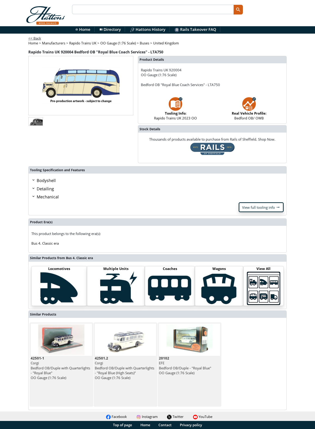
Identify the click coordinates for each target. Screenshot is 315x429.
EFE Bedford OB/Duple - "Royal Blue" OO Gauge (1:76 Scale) (185, 365)
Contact (165, 425)
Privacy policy (191, 425)
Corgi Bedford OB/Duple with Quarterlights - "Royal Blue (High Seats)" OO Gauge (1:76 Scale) (124, 368)
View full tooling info (261, 207)
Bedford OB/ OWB (249, 115)
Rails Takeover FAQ (197, 29)
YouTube (205, 416)
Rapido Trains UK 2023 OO (175, 115)
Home (82, 29)
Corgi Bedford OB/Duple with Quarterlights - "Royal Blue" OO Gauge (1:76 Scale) (60, 368)
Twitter (178, 416)
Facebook (119, 416)
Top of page (122, 425)
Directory (110, 29)
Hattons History (150, 29)
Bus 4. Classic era (45, 243)
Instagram (149, 416)
